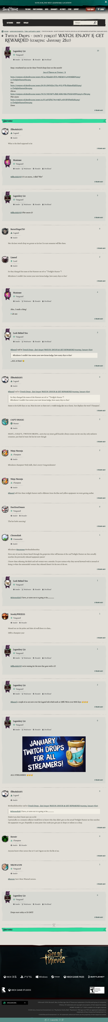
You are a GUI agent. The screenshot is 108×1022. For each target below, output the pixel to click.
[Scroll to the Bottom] (62, 1020)
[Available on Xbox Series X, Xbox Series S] (10, 977)
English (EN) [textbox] (11, 1003)
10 (98, 51)
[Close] (106, 2)
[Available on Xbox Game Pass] (73, 977)
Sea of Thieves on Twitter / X (54, 72)
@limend (14, 350)
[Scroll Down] (60, 1020)
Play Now (90, 9)
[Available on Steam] (55, 977)
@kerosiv (11, 879)
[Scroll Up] (48, 1020)
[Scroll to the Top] (45, 1020)
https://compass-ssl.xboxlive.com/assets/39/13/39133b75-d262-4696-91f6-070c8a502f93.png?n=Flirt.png (50, 94)
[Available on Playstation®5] (26, 977)
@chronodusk (16, 597)
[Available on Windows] (42, 977)
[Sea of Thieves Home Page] (11, 9)
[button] (15, 1003)
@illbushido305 (16, 177)
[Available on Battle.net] (96, 977)
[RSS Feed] (3, 31)
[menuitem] (27, 9)
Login (102, 9)
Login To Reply (7, 121)
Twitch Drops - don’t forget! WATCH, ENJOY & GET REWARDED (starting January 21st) (57, 350)
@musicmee (20, 549)
